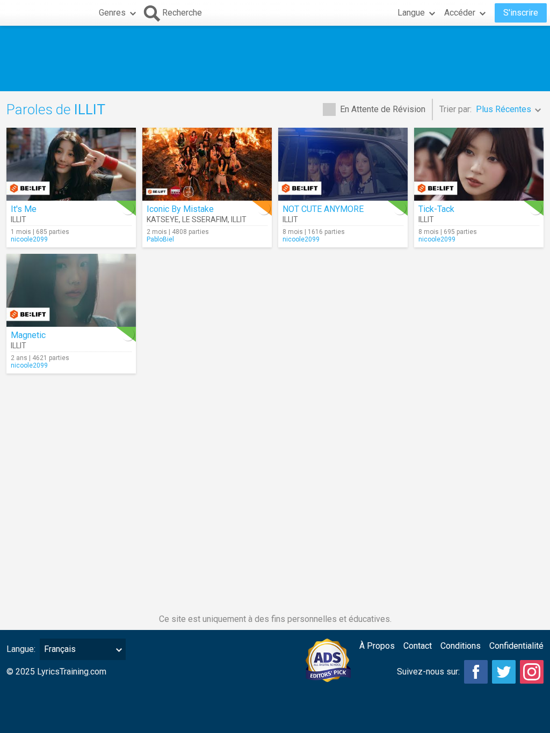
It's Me (24, 209)
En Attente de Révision (382, 109)
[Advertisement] (275, 58)
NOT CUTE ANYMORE (323, 209)
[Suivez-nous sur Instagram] (532, 672)
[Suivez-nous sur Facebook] (476, 672)
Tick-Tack (436, 209)
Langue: (20, 649)
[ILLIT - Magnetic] (71, 290)
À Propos (377, 646)
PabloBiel (160, 239)
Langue (411, 13)
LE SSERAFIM (205, 219)
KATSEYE (163, 219)
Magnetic (28, 335)
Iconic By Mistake (180, 209)
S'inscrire (520, 13)
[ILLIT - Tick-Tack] (479, 164)
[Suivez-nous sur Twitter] (504, 672)
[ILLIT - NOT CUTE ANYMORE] (343, 164)
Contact (417, 646)
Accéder (459, 13)
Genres (112, 13)
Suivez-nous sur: (428, 671)
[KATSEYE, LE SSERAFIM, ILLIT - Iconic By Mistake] (207, 164)
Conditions (460, 646)
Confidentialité (516, 646)
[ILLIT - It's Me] (71, 164)
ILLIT (18, 219)
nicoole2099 (29, 239)
